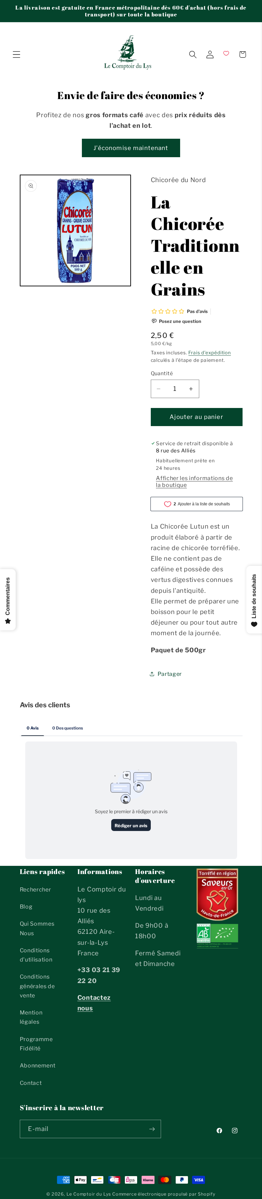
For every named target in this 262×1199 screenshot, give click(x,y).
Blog (26, 906)
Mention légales (31, 1017)
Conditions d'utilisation (36, 955)
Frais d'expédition (209, 352)
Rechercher (35, 889)
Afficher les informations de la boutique (194, 481)
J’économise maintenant (130, 147)
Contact (31, 1082)
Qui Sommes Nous (37, 928)
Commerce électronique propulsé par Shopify (164, 1194)
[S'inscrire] (152, 1129)
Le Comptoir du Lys (89, 1194)
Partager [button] (170, 673)
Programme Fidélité (36, 1044)
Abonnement (38, 1065)
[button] (16, 54)
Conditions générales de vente (37, 986)
